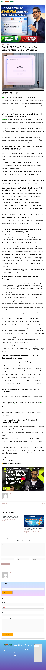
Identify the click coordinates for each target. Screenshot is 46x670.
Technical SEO (12, 44)
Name (3, 602)
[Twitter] (7, 648)
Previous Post (3, 503)
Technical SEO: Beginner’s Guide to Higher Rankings (33, 529)
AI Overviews (4, 119)
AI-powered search (18, 403)
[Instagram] (10, 648)
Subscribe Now (7, 592)
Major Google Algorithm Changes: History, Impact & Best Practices (11, 517)
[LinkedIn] (5, 650)
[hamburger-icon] (43, 2)
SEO (41, 402)
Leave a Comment (5, 44)
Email (3, 586)
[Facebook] (5, 648)
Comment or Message (6, 618)
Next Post (43, 503)
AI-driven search (17, 394)
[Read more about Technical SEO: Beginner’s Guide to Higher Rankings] (34, 521)
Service (3, 612)
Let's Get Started (7, 634)
